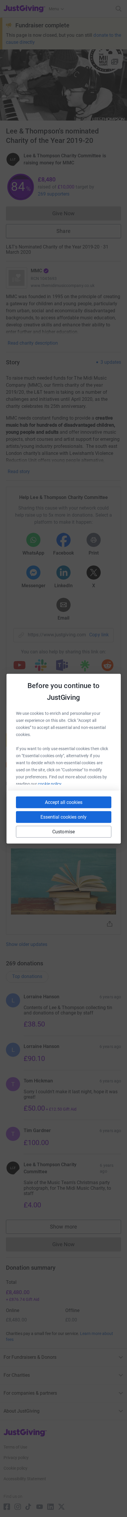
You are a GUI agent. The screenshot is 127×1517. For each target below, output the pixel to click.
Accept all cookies (63, 802)
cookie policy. (50, 783)
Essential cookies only (63, 817)
